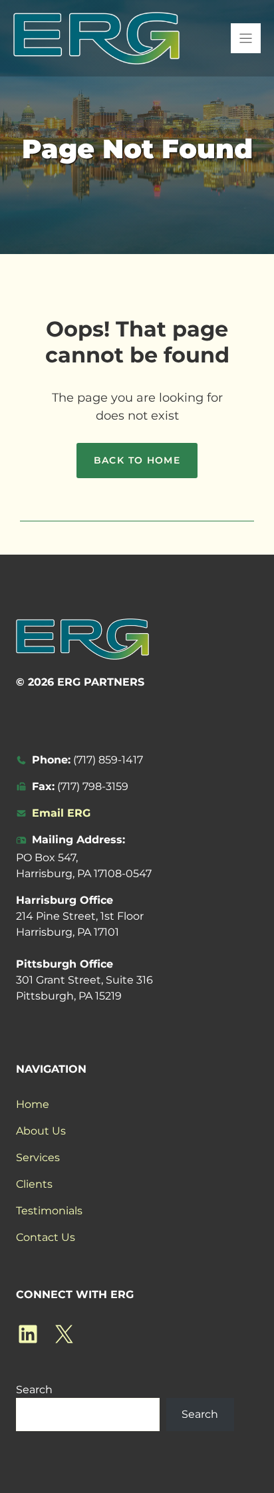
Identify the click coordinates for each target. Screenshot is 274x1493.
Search (34, 1389)
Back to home (137, 460)
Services (38, 1157)
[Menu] (246, 38)
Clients (34, 1184)
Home (32, 1104)
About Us (41, 1131)
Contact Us (45, 1237)
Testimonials (49, 1210)
